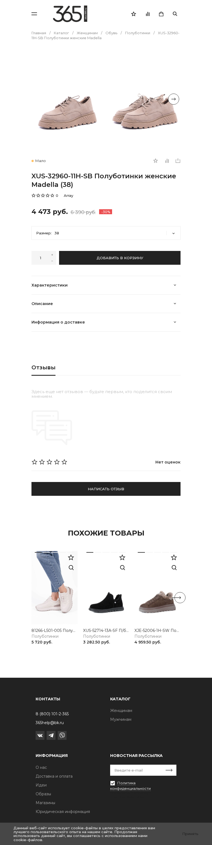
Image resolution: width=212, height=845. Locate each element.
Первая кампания (128, 797)
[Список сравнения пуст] (147, 13)
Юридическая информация (63, 811)
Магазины (45, 802)
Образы (43, 793)
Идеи (41, 785)
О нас (41, 767)
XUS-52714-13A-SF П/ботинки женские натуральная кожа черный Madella (106, 631)
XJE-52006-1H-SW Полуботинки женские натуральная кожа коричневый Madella (157, 631)
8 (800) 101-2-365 (52, 713)
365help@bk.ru (50, 722)
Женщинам (121, 710)
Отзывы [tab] (43, 367)
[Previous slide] (38, 99)
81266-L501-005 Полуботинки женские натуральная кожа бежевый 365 (54, 631)
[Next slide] (173, 99)
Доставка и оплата (54, 776)
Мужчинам (120, 719)
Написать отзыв (106, 489)
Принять (190, 834)
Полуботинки (45, 636)
